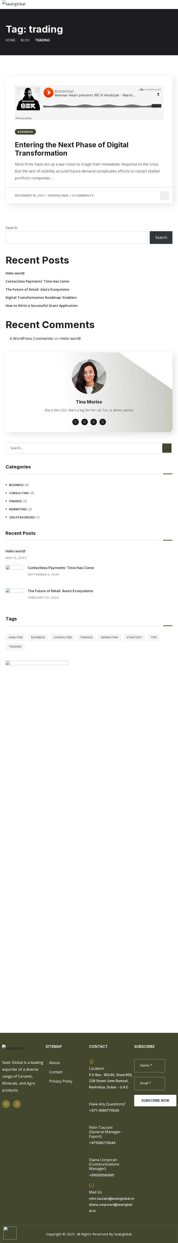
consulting (19, 493)
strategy (134, 637)
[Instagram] (6, 1104)
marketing (18, 509)
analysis (16, 637)
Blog (25, 40)
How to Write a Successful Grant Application (42, 305)
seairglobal (58, 195)
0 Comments (83, 195)
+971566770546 (102, 1143)
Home (10, 40)
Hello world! (15, 273)
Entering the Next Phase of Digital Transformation (71, 149)
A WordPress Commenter (32, 338)
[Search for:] (89, 447)
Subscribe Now (155, 1100)
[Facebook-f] (17, 1104)
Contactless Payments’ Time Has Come (37, 281)
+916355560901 (101, 1175)
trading (15, 646)
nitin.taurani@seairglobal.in (111, 1198)
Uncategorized (22, 517)
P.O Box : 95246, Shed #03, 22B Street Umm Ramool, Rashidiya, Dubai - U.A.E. (111, 1081)
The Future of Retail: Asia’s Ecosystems (37, 289)
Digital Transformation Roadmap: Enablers (41, 297)
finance (15, 501)
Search (11, 227)
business (25, 131)
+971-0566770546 (104, 1110)
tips (153, 637)
